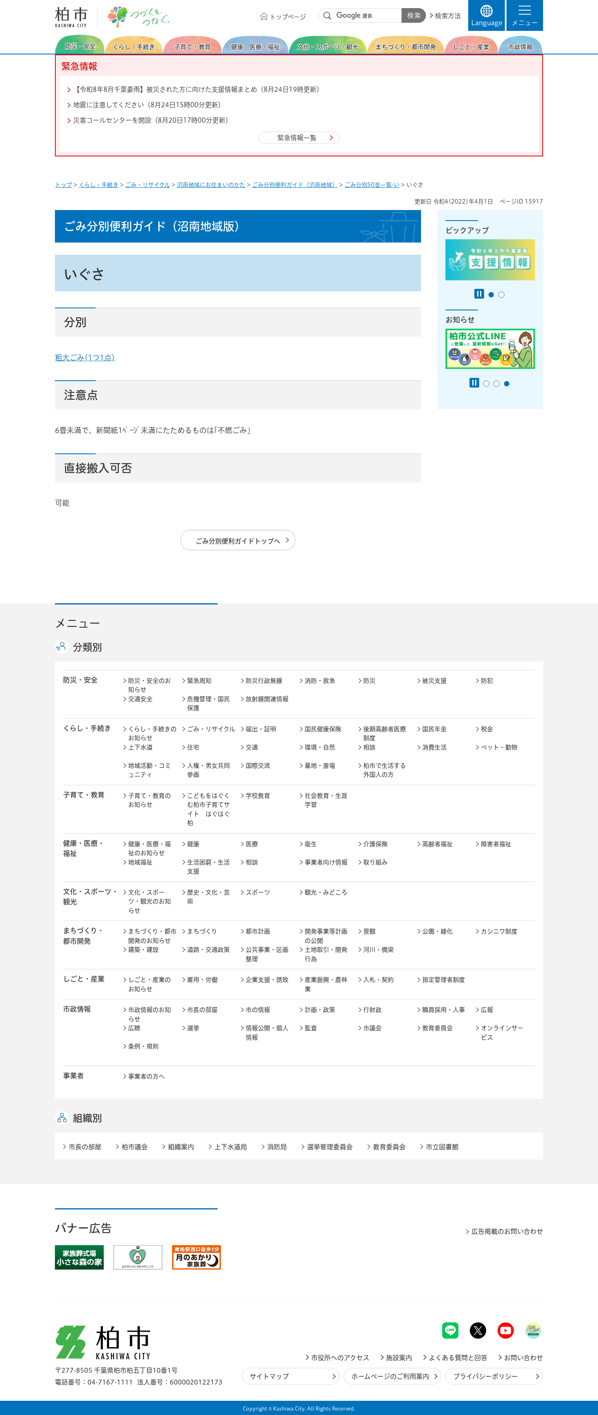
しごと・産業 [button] (84, 978)
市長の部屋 (202, 1010)
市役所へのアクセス (340, 1357)
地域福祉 (140, 862)
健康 (193, 844)
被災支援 (434, 681)
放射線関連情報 (267, 699)
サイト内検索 (327, 16)
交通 (252, 747)
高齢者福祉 (437, 844)
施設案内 (399, 1357)
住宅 (193, 747)
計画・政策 (320, 1010)
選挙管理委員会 (330, 1147)
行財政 (372, 1010)
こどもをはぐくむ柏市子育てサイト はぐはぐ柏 (208, 809)
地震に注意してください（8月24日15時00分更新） (149, 105)
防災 (369, 681)
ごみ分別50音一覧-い (372, 185)
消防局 (277, 1147)
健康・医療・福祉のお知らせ (149, 848)
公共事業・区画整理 (267, 954)
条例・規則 (143, 1046)
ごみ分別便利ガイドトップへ (238, 541)
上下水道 (140, 747)
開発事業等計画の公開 (326, 936)
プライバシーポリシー (485, 1376)
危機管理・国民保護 (208, 703)
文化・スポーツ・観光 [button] (90, 896)
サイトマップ (269, 1376)
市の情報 (258, 1010)
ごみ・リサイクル (147, 185)
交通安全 (140, 699)
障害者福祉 (496, 844)
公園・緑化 (437, 931)
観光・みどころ (326, 892)
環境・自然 (320, 747)
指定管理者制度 (443, 980)
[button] (524, 15)
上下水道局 (230, 1147)
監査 (311, 1028)
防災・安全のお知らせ (149, 685)
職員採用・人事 (443, 1010)
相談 (369, 747)
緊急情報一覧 (296, 137)
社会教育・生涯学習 (326, 800)
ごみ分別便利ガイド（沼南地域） (295, 185)
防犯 (487, 681)
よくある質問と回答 (458, 1357)
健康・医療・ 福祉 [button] (84, 848)
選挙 (193, 1028)
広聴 (134, 1028)
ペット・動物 (499, 747)
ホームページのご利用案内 (390, 1376)
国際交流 (258, 766)
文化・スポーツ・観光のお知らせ (149, 901)
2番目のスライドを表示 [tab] (501, 295)
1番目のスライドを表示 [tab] (491, 295)
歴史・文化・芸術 (208, 897)
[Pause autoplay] (479, 293)
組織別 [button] (87, 1118)
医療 (252, 844)
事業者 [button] (73, 1075)
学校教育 (258, 796)
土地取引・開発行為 (326, 954)
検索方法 (448, 16)
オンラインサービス (502, 1032)
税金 (487, 729)
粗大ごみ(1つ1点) (85, 357)
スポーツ (258, 892)
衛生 (311, 844)
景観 (369, 931)
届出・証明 (261, 729)
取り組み (375, 862)
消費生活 (434, 747)
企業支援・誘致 (267, 980)
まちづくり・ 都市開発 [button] (83, 935)
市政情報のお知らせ (149, 1014)
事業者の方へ (146, 1076)
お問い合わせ (523, 1357)
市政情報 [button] (77, 1008)
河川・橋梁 (378, 950)
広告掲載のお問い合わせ (507, 1231)
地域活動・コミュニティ (149, 770)
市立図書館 (442, 1147)
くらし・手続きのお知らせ (152, 733)
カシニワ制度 (499, 931)
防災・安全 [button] (80, 679)
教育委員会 (437, 1028)
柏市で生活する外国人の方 (384, 770)
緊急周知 (199, 681)
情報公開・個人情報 (267, 1032)
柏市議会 (135, 1147)
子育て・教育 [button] (84, 794)
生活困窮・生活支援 (208, 867)
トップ (63, 185)
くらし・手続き (98, 185)
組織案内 (181, 1147)
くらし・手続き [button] (87, 728)
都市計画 (258, 931)
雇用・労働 (202, 980)
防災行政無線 (264, 681)
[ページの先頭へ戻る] (524, 1301)
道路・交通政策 (208, 950)
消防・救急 (320, 681)
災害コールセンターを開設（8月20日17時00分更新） (152, 120)
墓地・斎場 (320, 766)
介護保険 (375, 844)
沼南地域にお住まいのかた (211, 185)
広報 (487, 1010)
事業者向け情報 (326, 862)
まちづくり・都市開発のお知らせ (152, 936)
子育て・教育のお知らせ (149, 800)
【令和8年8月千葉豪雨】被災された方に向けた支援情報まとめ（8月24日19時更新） (198, 89)
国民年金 (434, 729)
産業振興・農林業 (326, 984)
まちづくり (202, 931)
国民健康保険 (323, 729)
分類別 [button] (87, 647)
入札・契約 (378, 980)
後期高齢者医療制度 (384, 733)
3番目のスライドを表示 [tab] (507, 384)
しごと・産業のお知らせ (149, 984)
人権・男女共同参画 (208, 770)
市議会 (372, 1028)
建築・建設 (143, 950)
